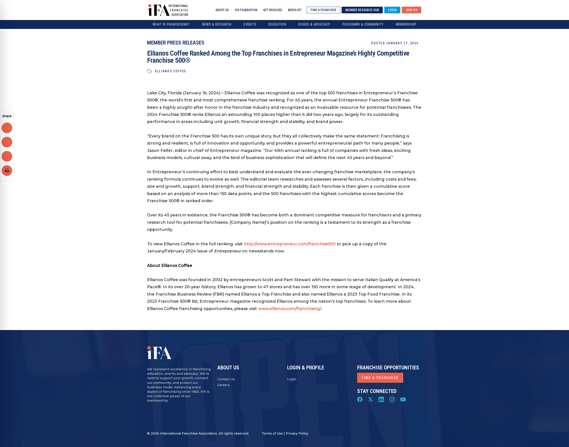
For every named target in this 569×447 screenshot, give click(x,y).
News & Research (217, 24)
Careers (223, 385)
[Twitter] (370, 399)
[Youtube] (403, 399)
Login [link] (392, 10)
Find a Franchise (380, 378)
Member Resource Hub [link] (362, 10)
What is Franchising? (171, 24)
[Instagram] (392, 399)
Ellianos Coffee (170, 71)
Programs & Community (362, 24)
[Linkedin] (381, 399)
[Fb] (360, 399)
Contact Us (226, 379)
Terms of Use (272, 433)
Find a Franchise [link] (323, 10)
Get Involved (272, 10)
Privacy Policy (297, 433)
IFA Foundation (246, 10)
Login (291, 379)
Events (250, 24)
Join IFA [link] (411, 10)
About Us (222, 10)
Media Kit (295, 10)
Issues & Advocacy (314, 24)
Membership (406, 24)
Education (277, 24)
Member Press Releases (175, 43)
